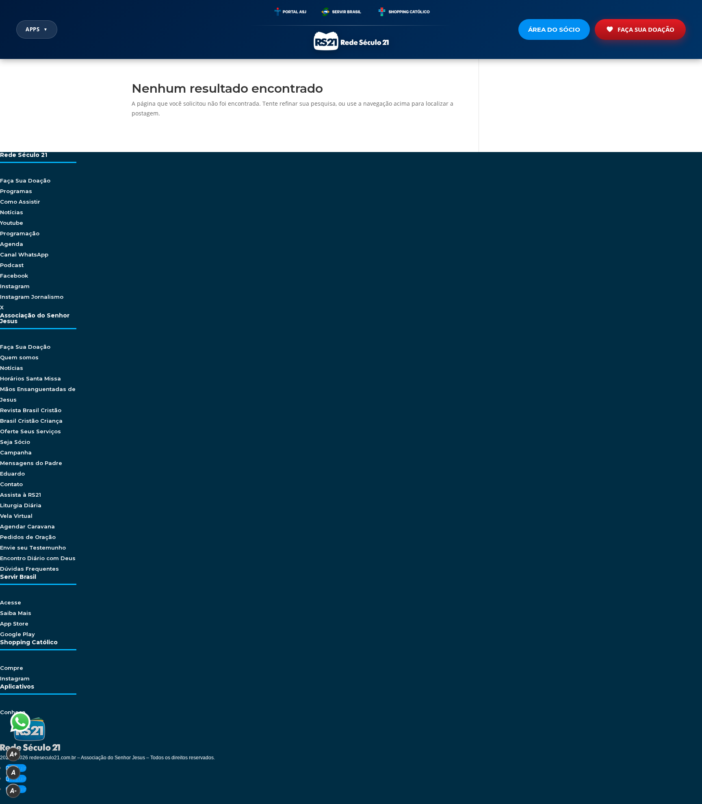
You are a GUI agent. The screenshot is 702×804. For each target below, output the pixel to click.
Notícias (11, 212)
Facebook (14, 275)
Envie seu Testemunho (33, 547)
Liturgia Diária (20, 505)
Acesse (10, 602)
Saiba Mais (15, 613)
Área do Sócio (554, 29)
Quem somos (19, 357)
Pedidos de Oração (28, 537)
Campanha (16, 452)
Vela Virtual (16, 516)
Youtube (11, 222)
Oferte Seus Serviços (30, 431)
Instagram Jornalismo (31, 296)
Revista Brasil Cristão (30, 410)
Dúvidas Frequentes (29, 568)
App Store (14, 623)
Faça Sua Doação (646, 29)
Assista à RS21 (20, 494)
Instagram (15, 286)
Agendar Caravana (27, 526)
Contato (11, 484)
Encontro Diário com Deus (38, 558)
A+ (13, 754)
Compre (11, 668)
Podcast (12, 265)
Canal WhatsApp (24, 254)
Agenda (11, 244)
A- (13, 791)
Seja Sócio (15, 442)
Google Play (17, 634)
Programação (19, 233)
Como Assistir (20, 201)
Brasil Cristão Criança (31, 420)
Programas (16, 191)
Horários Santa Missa (30, 378)
